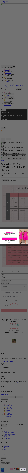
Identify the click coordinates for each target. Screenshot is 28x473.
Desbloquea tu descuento (9, 238)
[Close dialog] (26, 229)
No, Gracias (9, 242)
